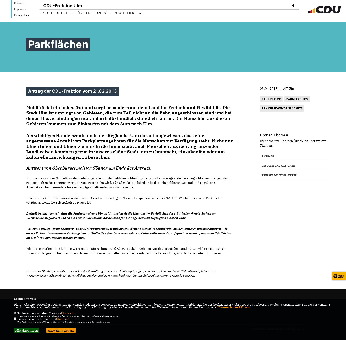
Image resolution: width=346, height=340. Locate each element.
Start (47, 13)
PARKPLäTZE (271, 99)
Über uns (85, 13)
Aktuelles (65, 13)
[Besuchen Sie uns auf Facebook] (293, 5)
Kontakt (18, 3)
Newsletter (124, 13)
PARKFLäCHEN (297, 99)
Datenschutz (21, 15)
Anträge (103, 13)
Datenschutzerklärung (234, 307)
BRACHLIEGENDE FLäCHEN (282, 108)
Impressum (20, 9)
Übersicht (68, 313)
